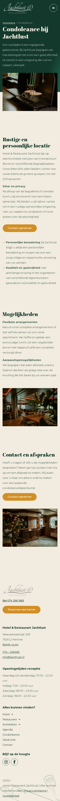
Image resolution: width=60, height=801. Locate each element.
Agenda (8, 729)
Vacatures (9, 739)
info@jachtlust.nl (13, 657)
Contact (8, 744)
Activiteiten (10, 724)
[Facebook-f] (14, 761)
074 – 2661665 (11, 652)
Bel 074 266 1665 (13, 600)
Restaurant (10, 719)
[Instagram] (6, 761)
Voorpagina (9, 22)
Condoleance (11, 734)
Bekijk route (10, 644)
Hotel (6, 714)
